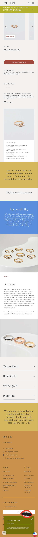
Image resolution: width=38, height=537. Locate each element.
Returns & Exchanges (10, 482)
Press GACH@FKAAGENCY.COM (14, 458)
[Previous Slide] (6, 26)
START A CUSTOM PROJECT (19, 62)
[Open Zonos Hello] (34, 533)
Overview (9, 284)
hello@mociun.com (11, 452)
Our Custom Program (28, 486)
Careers (5, 490)
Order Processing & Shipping (9, 486)
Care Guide (6, 471)
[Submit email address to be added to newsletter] (30, 523)
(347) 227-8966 (9, 448)
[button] (29, 3)
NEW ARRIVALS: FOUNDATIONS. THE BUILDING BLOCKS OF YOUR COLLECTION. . (15, 9)
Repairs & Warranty (9, 478)
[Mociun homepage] (9, 3)
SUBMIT (19, 512)
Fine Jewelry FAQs (8, 475)
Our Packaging (28, 482)
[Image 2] (31, 36)
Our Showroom (29, 475)
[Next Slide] (32, 26)
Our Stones (27, 478)
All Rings (6, 46)
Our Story (27, 471)
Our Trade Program (27, 491)
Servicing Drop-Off (11, 455)
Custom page (15, 73)
